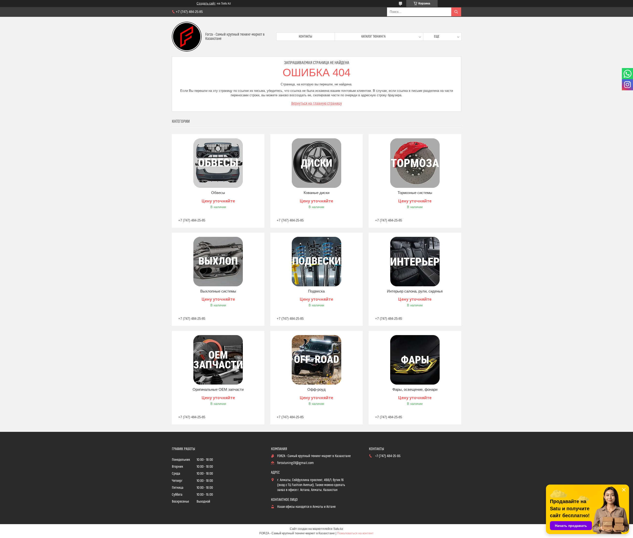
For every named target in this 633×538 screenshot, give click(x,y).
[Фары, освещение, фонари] (414, 360)
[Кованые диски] (316, 163)
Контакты (305, 37)
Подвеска (316, 291)
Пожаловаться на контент (355, 533)
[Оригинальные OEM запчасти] (218, 360)
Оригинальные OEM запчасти (218, 389)
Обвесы (218, 193)
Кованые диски (316, 193)
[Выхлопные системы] (218, 261)
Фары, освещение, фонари (414, 389)
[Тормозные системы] (414, 163)
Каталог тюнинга (373, 37)
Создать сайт (206, 3)
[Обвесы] (218, 163)
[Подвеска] (316, 261)
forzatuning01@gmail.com (295, 463)
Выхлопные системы (218, 291)
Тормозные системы (415, 193)
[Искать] (456, 11)
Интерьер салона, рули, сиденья (415, 291)
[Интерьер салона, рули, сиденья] (414, 261)
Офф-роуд (316, 389)
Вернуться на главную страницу (316, 103)
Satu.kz (338, 529)
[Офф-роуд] (316, 360)
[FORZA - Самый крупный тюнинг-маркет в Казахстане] (187, 36)
